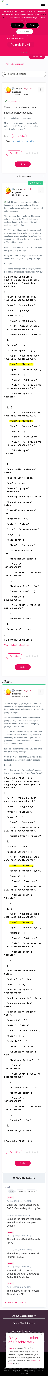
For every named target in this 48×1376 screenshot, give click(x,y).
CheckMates (15, 1302)
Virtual (10, 1198)
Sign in (11, 1348)
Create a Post (37, 56)
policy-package (22, 141)
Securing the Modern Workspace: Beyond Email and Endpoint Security (24, 1222)
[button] (17, 25)
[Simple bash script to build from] (4, 176)
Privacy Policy (28, 1371)
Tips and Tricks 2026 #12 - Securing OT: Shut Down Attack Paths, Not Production (23, 1274)
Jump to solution (13, 101)
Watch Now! (20, 44)
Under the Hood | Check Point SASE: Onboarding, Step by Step (24, 1206)
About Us (39, 1371)
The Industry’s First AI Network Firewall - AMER (23, 1292)
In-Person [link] (31, 1191)
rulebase (33, 141)
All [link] (11, 1191)
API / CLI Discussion (15, 64)
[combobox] (24, 74)
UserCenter (24, 1373)
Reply (23, 164)
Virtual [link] (20, 1191)
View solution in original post (16, 645)
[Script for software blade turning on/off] (43, 176)
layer (13, 141)
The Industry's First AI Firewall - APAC (23, 1241)
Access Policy (19, 136)
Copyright (16, 1371)
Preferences (24, 32)
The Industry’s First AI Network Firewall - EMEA (23, 1255)
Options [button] (42, 64)
